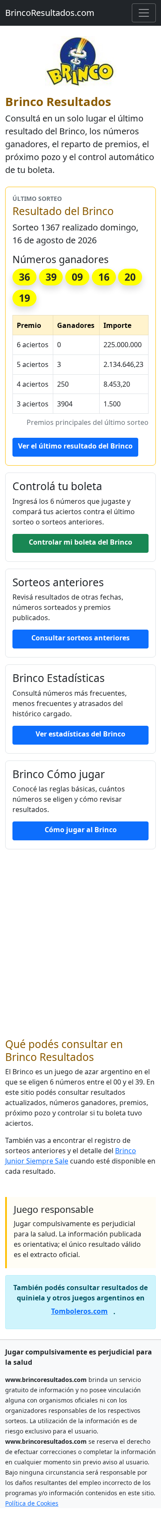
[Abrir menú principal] (144, 12)
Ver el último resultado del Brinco (75, 446)
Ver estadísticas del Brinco (80, 734)
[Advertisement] (80, 943)
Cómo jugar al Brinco (81, 829)
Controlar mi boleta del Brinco (80, 542)
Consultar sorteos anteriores (80, 637)
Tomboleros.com (79, 1311)
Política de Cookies (31, 1503)
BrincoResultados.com (49, 12)
